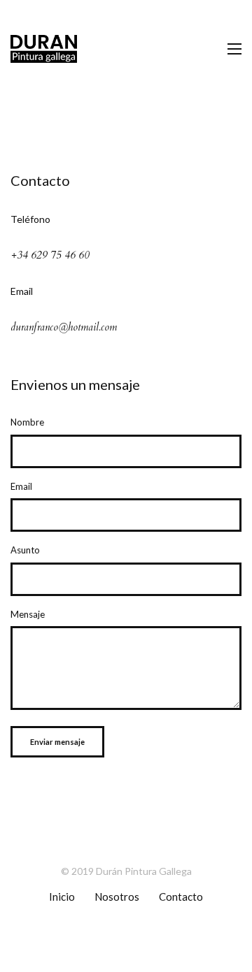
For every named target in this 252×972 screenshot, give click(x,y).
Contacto (181, 896)
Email (21, 486)
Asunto (25, 550)
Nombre (27, 422)
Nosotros (116, 896)
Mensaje (27, 614)
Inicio (62, 896)
